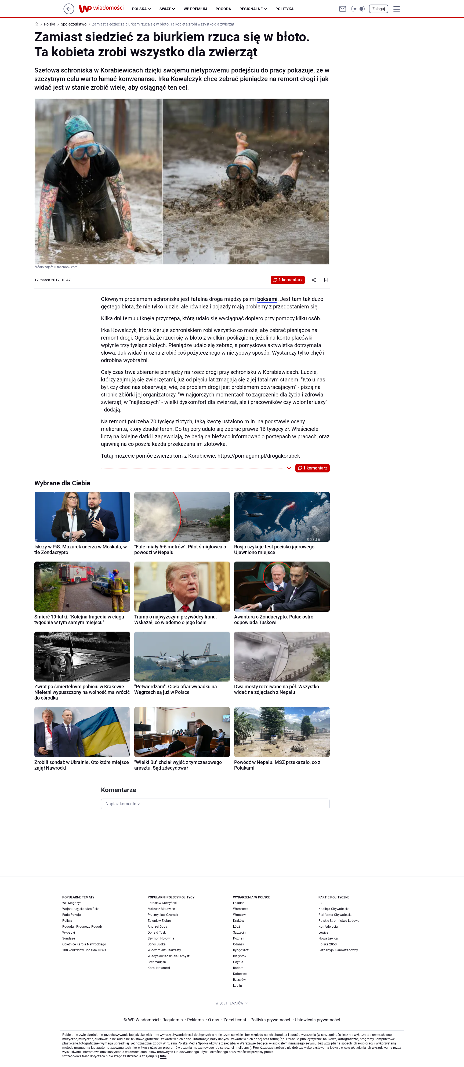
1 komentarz (290, 279)
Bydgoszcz (241, 950)
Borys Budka (157, 944)
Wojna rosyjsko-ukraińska (81, 909)
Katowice (240, 974)
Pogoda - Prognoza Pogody (82, 926)
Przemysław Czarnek (163, 915)
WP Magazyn (72, 903)
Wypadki (68, 932)
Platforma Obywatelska (335, 915)
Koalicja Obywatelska (334, 909)
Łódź (236, 926)
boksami (267, 299)
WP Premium (195, 9)
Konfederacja (328, 926)
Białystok (239, 956)
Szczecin (239, 932)
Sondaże (68, 938)
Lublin (237, 986)
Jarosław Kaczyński (162, 903)
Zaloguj (378, 9)
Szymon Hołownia (161, 938)
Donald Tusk (157, 932)
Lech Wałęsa (157, 962)
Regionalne (251, 9)
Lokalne (238, 903)
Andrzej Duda (157, 926)
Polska (139, 9)
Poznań (238, 938)
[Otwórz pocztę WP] (342, 9)
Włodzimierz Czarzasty (164, 950)
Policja (67, 921)
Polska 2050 (327, 944)
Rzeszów (239, 980)
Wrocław (239, 915)
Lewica (323, 932)
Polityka (284, 9)
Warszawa (240, 909)
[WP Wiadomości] (105, 9)
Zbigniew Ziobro (159, 921)
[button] (358, 9)
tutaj (163, 1056)
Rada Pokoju (71, 915)
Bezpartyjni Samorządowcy (338, 950)
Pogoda (223, 9)
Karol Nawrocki (159, 968)
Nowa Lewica (328, 938)
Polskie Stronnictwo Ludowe (338, 921)
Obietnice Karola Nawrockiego (84, 944)
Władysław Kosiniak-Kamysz (169, 956)
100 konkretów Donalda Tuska (84, 950)
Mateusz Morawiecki (162, 909)
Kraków (238, 921)
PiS (320, 903)
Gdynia (238, 962)
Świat (165, 9)
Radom (238, 968)
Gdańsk (238, 944)
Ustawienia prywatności (316, 1019)
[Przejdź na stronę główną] (68, 12)
